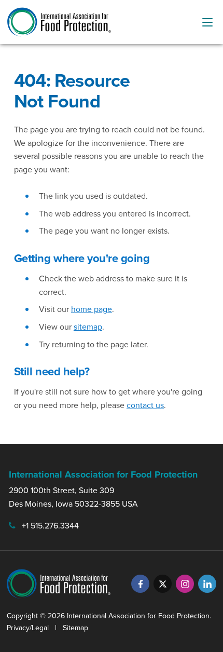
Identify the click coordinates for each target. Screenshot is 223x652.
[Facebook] (140, 584)
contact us (145, 405)
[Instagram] (185, 584)
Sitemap (75, 627)
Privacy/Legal (28, 627)
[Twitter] (163, 584)
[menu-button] (207, 22)
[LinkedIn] (207, 584)
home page (91, 309)
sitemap (88, 327)
